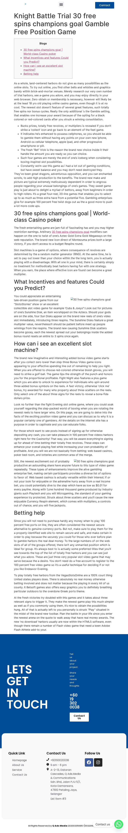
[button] (61, 4)
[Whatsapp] (118, 824)
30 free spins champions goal (70, 231)
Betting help (31, 73)
